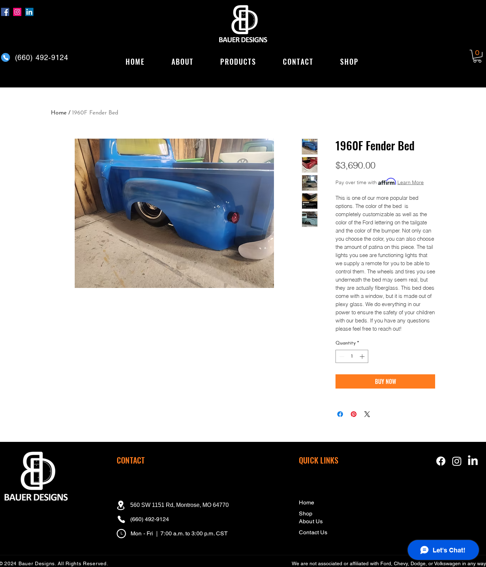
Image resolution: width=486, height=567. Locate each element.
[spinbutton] (351, 356)
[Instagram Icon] (457, 461)
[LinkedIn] (29, 12)
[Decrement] (341, 356)
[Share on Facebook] (340, 414)
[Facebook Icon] (441, 461)
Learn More (410, 182)
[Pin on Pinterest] (353, 414)
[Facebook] (5, 12)
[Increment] (362, 356)
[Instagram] (17, 12)
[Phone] (5, 57)
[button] (238, 62)
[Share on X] (367, 414)
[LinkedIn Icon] (473, 461)
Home (59, 113)
